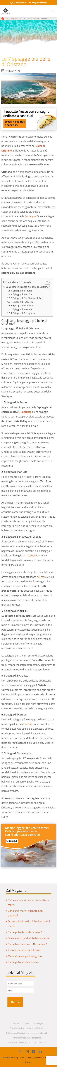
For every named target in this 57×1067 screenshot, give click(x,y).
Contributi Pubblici (35, 1028)
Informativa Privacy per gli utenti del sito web (26, 1032)
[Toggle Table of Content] (46, 282)
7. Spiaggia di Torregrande (23, 313)
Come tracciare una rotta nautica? (27, 944)
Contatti (26, 1023)
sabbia (28, 724)
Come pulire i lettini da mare (24, 962)
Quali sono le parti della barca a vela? (29, 938)
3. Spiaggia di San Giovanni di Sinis (27, 298)
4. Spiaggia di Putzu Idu (22, 302)
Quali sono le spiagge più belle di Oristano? (27, 287)
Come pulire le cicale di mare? (25, 932)
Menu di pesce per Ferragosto (25, 956)
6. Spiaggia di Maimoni (21, 309)
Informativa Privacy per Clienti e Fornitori (27, 1042)
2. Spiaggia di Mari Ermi (22, 294)
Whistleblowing (17, 1028)
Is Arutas (26, 412)
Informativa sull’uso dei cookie (27, 1037)
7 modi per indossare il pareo (24, 950)
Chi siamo (15, 1023)
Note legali (38, 1023)
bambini (32, 555)
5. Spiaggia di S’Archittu (22, 305)
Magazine (14, 18)
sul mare (42, 577)
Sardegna (30, 216)
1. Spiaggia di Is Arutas (21, 290)
